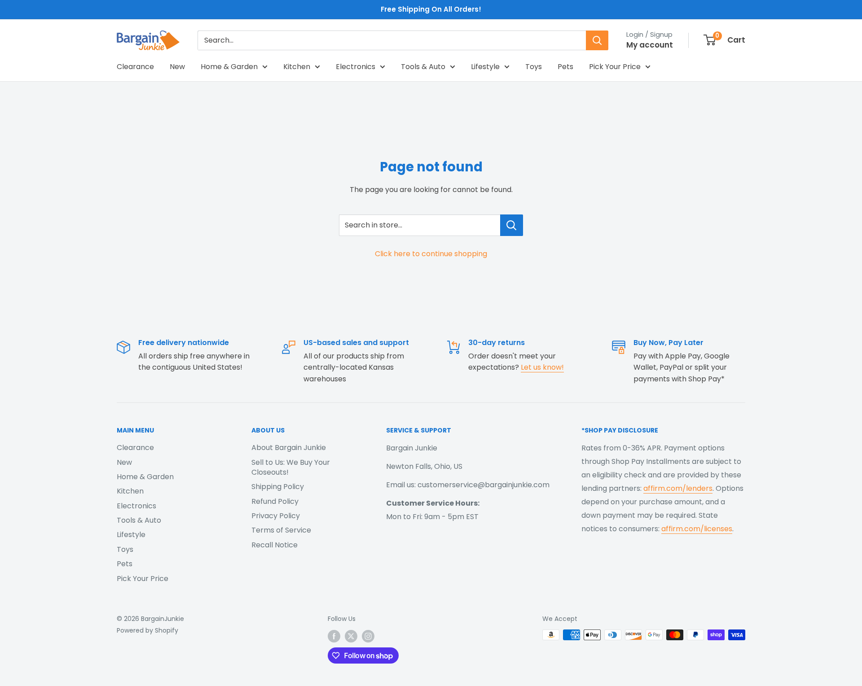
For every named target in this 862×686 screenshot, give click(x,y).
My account (649, 44)
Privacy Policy (275, 516)
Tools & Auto (423, 66)
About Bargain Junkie (288, 447)
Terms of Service (281, 530)
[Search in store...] (511, 225)
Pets (565, 66)
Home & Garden (229, 66)
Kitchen (296, 66)
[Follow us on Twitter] (351, 635)
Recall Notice (274, 545)
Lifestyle (485, 66)
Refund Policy (275, 501)
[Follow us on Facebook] (334, 635)
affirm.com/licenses (696, 529)
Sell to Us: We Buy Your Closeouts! (290, 467)
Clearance (135, 66)
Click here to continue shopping (431, 254)
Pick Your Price (615, 66)
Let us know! (542, 367)
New (177, 66)
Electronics (355, 66)
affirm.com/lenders (677, 488)
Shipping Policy (277, 486)
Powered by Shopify (147, 630)
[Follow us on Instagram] (368, 635)
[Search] (597, 40)
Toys (533, 66)
